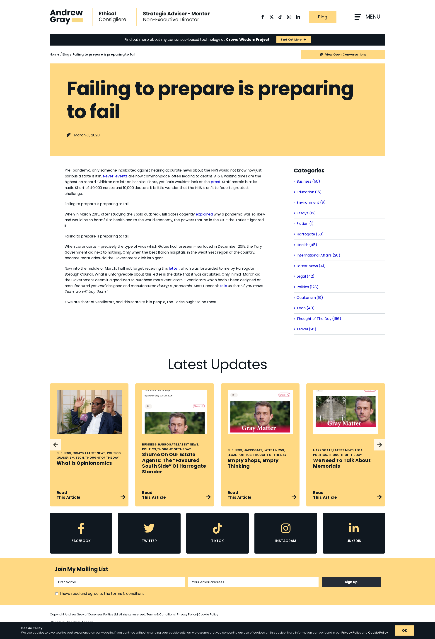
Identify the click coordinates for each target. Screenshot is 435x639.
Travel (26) (306, 329)
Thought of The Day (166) (319, 318)
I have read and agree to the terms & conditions (102, 593)
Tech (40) (305, 308)
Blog (66, 54)
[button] (55, 444)
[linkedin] (298, 17)
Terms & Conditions (161, 614)
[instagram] (289, 17)
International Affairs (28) (318, 255)
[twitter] (271, 17)
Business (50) (308, 181)
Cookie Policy (208, 614)
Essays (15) (306, 213)
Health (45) (307, 244)
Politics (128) (308, 287)
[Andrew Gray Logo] (66, 11)
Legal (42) (305, 276)
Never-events (115, 176)
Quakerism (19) (310, 297)
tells (223, 285)
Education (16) (309, 192)
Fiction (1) (305, 223)
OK (404, 630)
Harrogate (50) (310, 234)
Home (54, 54)
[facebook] (263, 17)
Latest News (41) (311, 266)
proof (216, 181)
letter (174, 268)
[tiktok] (280, 17)
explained (204, 214)
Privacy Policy (187, 614)
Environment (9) (311, 202)
